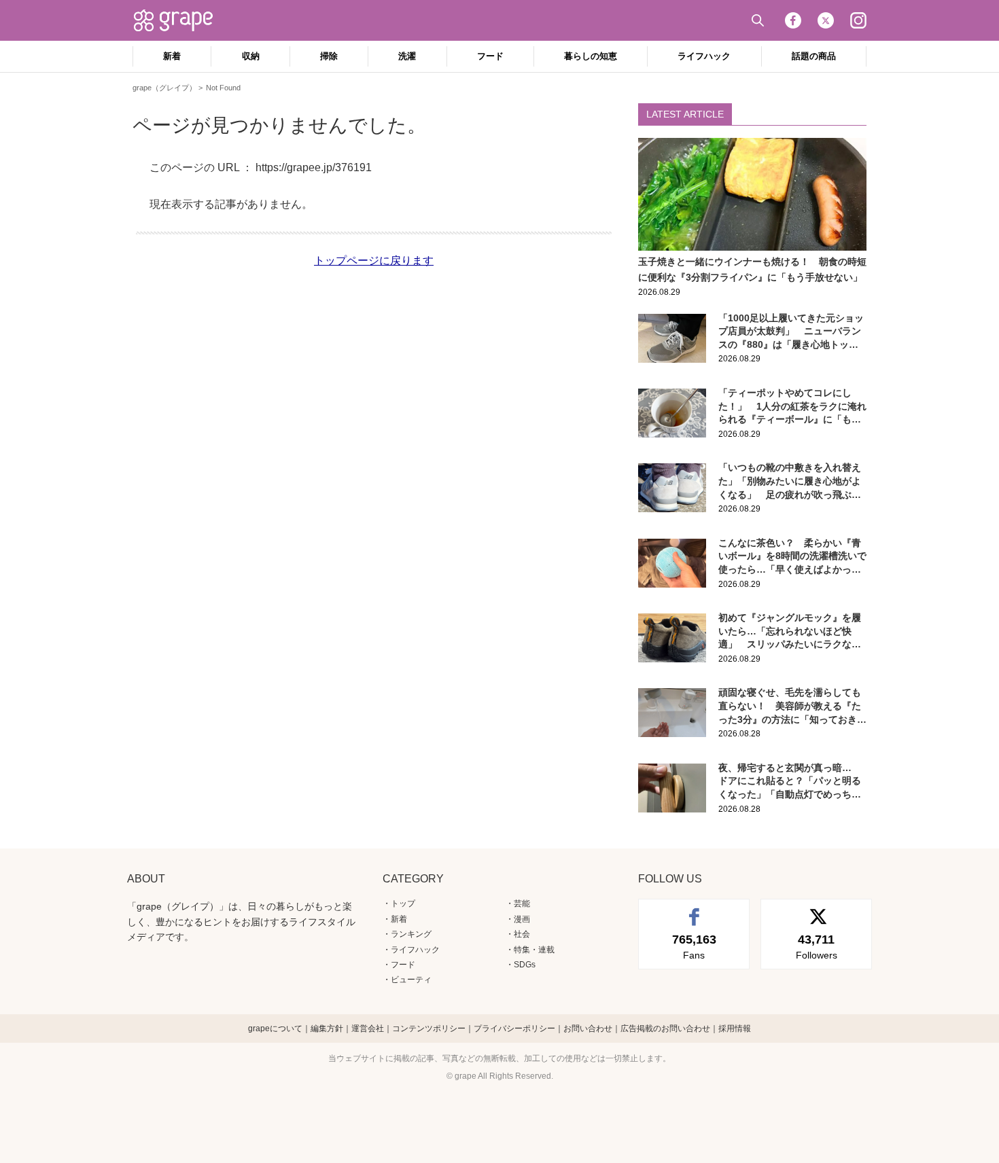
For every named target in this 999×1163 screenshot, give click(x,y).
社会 (522, 934)
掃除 (329, 56)
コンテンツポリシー (429, 1028)
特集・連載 (534, 949)
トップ (403, 903)
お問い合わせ (587, 1028)
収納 (251, 56)
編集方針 (327, 1028)
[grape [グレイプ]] (180, 20)
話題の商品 (814, 56)
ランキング (411, 934)
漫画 (522, 919)
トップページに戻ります (374, 260)
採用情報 (734, 1028)
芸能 (522, 903)
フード (490, 56)
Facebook (793, 20)
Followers (816, 946)
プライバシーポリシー (514, 1028)
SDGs (525, 964)
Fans (694, 946)
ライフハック (704, 56)
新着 (172, 56)
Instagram (858, 20)
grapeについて (275, 1028)
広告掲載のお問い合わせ (665, 1028)
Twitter (826, 20)
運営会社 (367, 1028)
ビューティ (411, 979)
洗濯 (407, 56)
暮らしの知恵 (590, 56)
